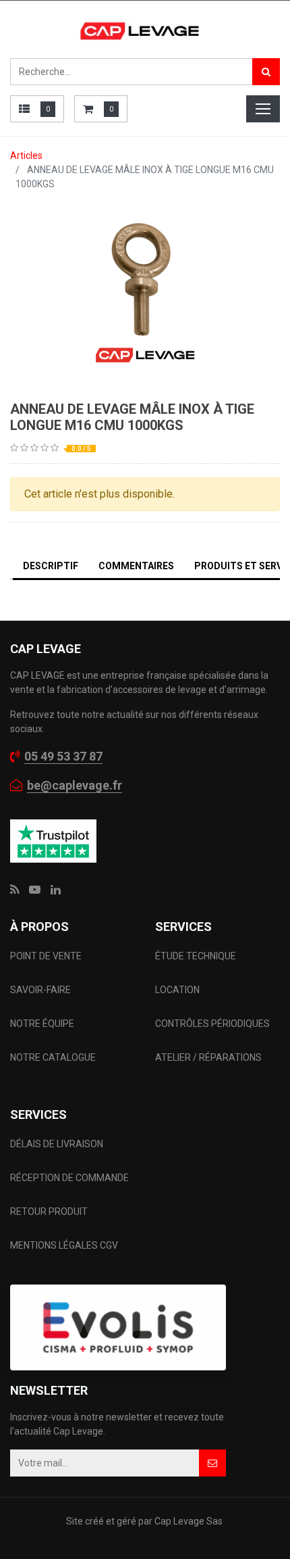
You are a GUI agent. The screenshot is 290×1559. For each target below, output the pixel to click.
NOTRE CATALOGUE (53, 1057)
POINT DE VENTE (46, 956)
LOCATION (178, 989)
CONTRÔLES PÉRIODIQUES (212, 1023)
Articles (26, 155)
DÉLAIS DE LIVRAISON (57, 1143)
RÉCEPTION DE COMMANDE (69, 1177)
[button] (212, 1463)
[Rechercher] (266, 71)
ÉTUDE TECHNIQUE (196, 956)
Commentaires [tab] (136, 565)
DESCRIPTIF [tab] (50, 565)
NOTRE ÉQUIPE (42, 1023)
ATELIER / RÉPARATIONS (208, 1057)
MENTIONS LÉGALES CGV (64, 1245)
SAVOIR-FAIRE (40, 989)
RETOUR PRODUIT (49, 1211)
